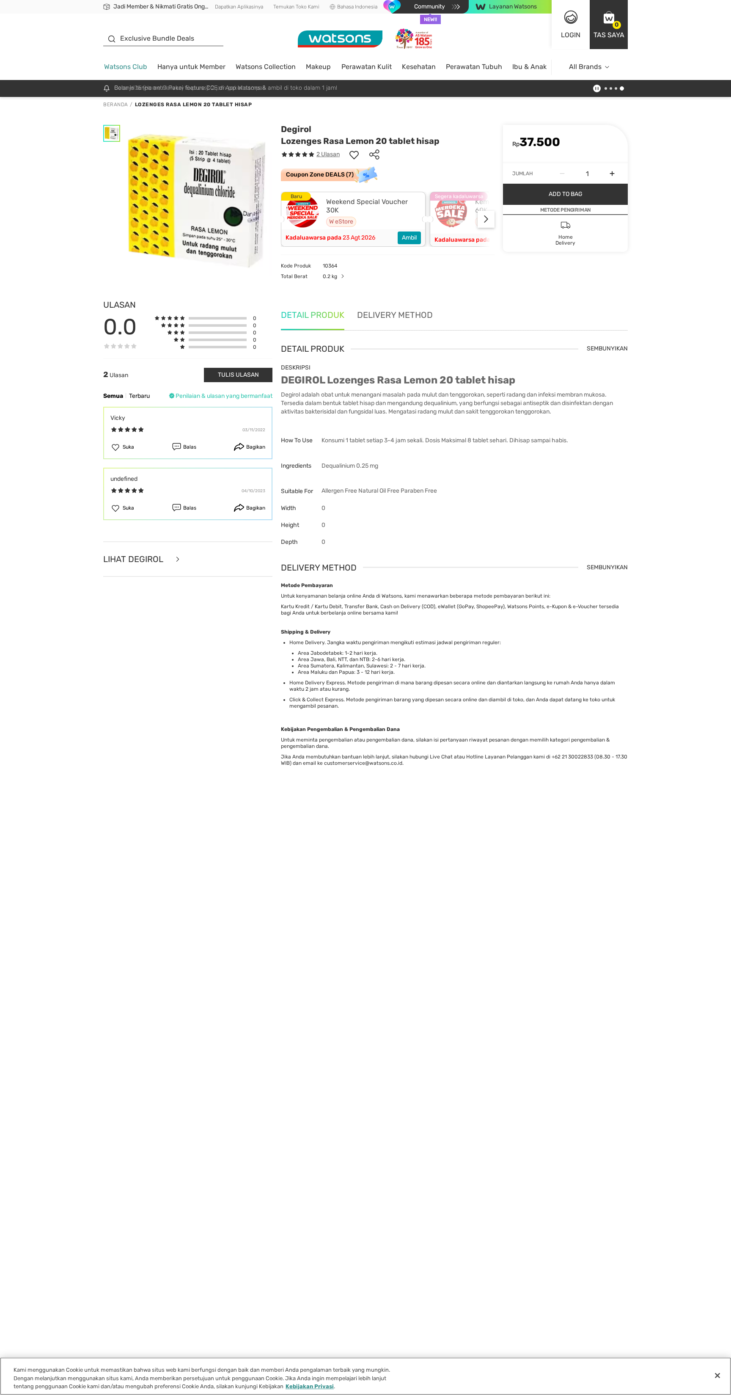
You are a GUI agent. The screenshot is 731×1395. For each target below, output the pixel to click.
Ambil (409, 237)
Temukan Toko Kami (296, 7)
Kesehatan (419, 67)
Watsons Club (125, 67)
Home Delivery (306, 642)
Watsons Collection (266, 67)
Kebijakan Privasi (310, 1386)
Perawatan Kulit (366, 67)
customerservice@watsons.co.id (363, 763)
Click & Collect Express (316, 700)
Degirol (296, 129)
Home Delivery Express (317, 683)
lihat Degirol (134, 559)
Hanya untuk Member (191, 67)
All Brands (585, 67)
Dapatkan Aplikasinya (239, 7)
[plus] (612, 173)
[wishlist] (354, 154)
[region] (365, 1376)
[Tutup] (717, 1375)
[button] (609, 24)
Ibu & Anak (529, 67)
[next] (486, 219)
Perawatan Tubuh (474, 67)
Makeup (318, 67)
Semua (113, 396)
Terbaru (139, 396)
